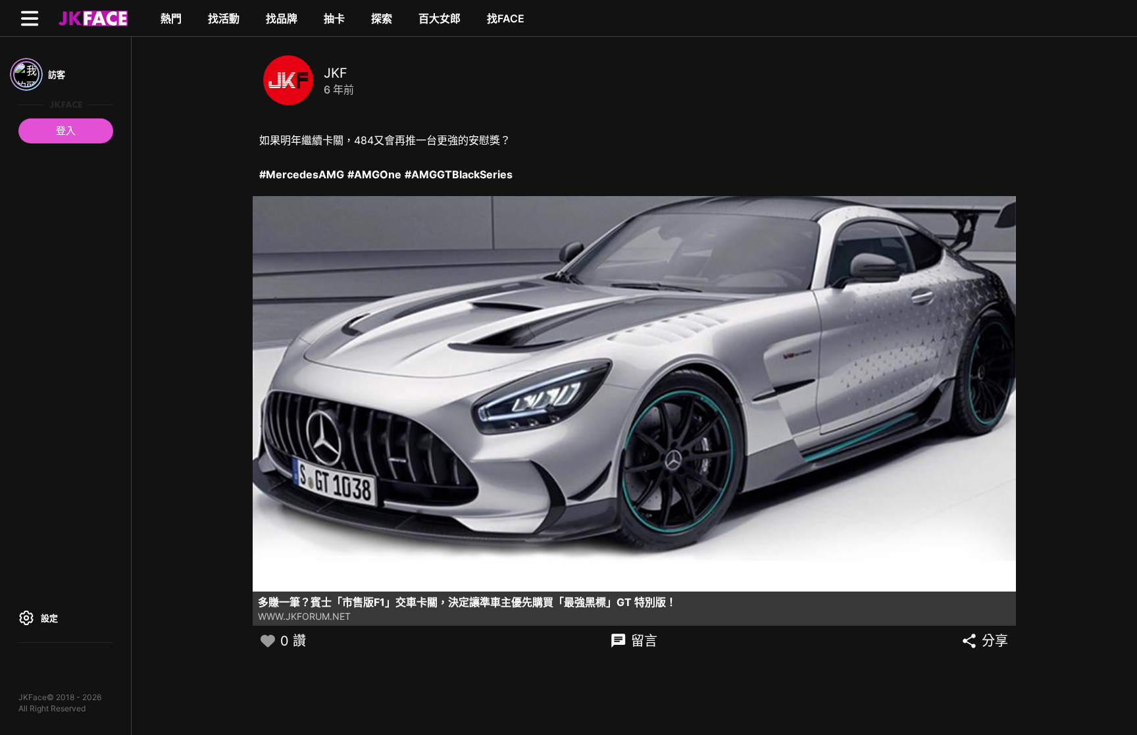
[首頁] (91, 18)
